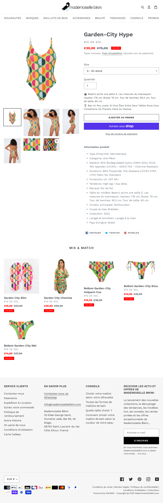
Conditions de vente (102, 487)
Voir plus (142, 453)
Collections (153, 490)
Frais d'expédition (112, 53)
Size (86, 64)
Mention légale (121, 487)
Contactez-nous (14, 393)
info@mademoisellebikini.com (62, 404)
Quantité (89, 79)
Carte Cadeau (12, 434)
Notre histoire (12, 420)
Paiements (10, 398)
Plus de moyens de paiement (121, 134)
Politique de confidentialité (144, 487)
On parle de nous (14, 425)
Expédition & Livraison (18, 402)
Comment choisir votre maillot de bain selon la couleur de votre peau (100, 419)
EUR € (11, 479)
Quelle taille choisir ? (99, 410)
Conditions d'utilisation (18, 429)
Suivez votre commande (19, 407)
